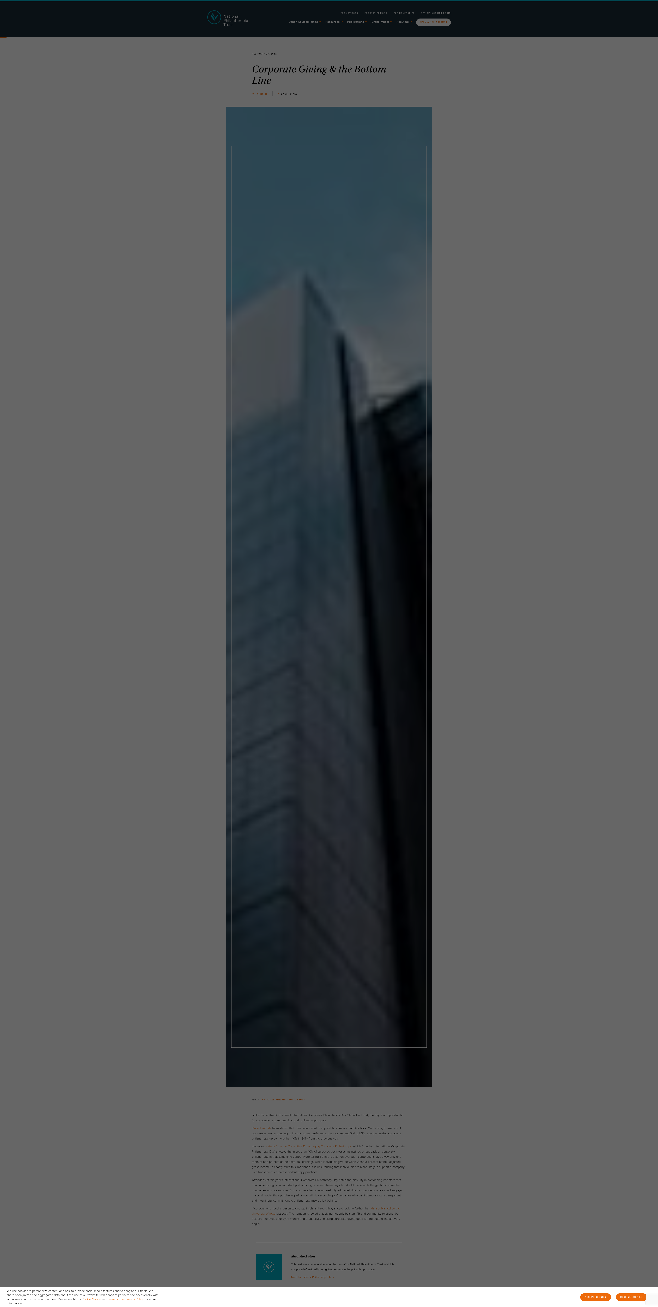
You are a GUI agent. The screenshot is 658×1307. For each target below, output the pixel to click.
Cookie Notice (91, 1299)
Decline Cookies (631, 1297)
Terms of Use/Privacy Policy (125, 1299)
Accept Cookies (595, 1297)
